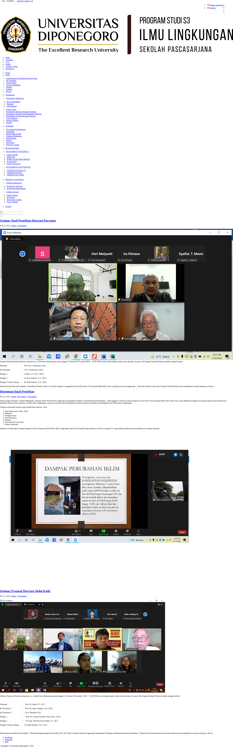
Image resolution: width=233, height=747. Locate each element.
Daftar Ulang (11, 110)
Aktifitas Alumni (12, 192)
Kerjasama (10, 143)
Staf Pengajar (11, 138)
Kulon (8, 64)
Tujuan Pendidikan (13, 85)
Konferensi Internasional (16, 188)
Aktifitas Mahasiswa (14, 183)
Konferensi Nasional (14, 186)
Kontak (8, 206)
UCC (8, 62)
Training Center (12, 66)
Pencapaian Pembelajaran (16, 129)
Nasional (10, 104)
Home (7, 73)
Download (11, 197)
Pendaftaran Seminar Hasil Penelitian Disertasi (24, 114)
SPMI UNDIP (12, 155)
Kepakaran (10, 69)
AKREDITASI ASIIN (15, 175)
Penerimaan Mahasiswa (15, 98)
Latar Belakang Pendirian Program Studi (21, 78)
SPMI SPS (11, 157)
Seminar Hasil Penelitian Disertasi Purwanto (28, 220)
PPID (8, 58)
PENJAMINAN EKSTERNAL (18, 167)
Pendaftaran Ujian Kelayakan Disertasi (21, 116)
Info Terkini (21, 397)
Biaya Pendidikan (13, 102)
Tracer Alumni (12, 202)
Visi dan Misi (11, 83)
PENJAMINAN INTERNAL (17, 152)
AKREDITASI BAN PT (16, 170)
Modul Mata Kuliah (13, 134)
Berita (14, 226)
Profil (7, 75)
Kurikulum (10, 132)
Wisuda (9, 123)
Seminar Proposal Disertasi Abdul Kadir (25, 591)
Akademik (9, 126)
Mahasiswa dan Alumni (14, 179)
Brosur (8, 92)
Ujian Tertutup (11, 118)
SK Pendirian (11, 81)
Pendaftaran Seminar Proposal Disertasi (21, 112)
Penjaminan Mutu (12, 148)
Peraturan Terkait (12, 145)
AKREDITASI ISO (14, 173)
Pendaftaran (10, 95)
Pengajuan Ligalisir (14, 200)
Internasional (12, 106)
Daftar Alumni (12, 195)
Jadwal (8, 140)
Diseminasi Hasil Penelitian (17, 391)
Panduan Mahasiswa (14, 136)
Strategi (9, 87)
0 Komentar (22, 226)
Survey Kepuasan (13, 164)
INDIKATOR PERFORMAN (18, 159)
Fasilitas (9, 89)
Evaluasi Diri (12, 162)
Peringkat (9, 60)
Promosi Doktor (12, 120)
